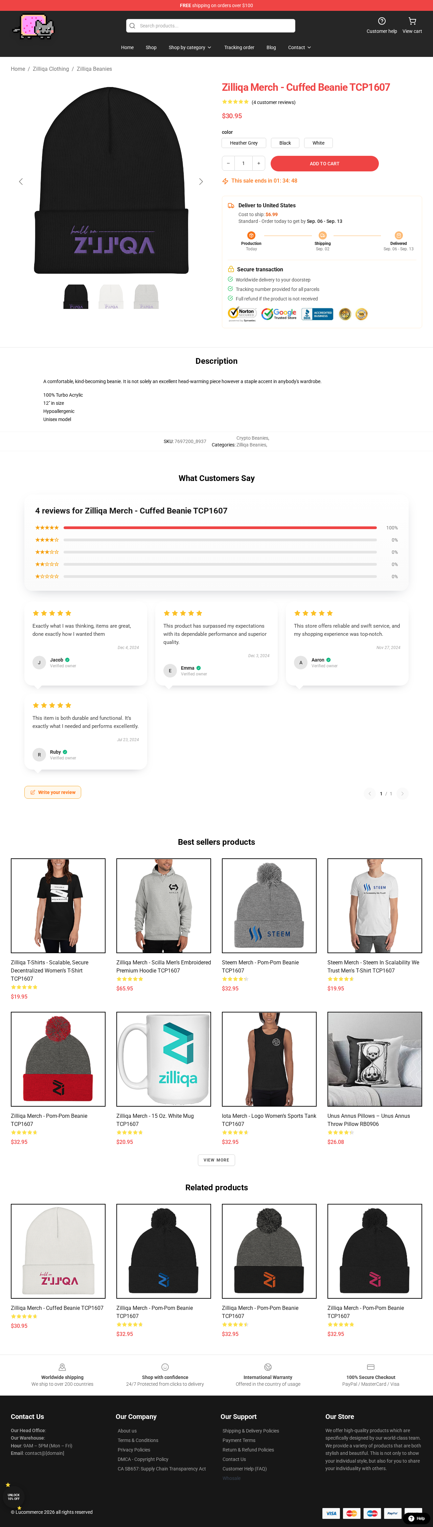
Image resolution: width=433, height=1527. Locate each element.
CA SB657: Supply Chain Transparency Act (162, 1468)
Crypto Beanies (252, 438)
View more (217, 1160)
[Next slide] (200, 181)
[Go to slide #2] (111, 297)
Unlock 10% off (14, 1497)
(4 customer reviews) (274, 102)
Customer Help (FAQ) (245, 1468)
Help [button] (421, 1518)
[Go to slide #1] (76, 297)
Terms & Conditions (138, 1440)
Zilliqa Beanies (94, 69)
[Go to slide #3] (146, 297)
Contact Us (234, 1459)
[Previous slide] (21, 181)
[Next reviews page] (402, 794)
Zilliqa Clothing (51, 69)
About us (127, 1431)
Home (18, 69)
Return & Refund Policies (248, 1449)
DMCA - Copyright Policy (143, 1459)
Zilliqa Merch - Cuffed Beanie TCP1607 (57, 1308)
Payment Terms (239, 1440)
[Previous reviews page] (370, 794)
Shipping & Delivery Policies (251, 1431)
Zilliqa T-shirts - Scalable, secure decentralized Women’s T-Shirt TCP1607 (49, 970)
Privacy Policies (134, 1449)
